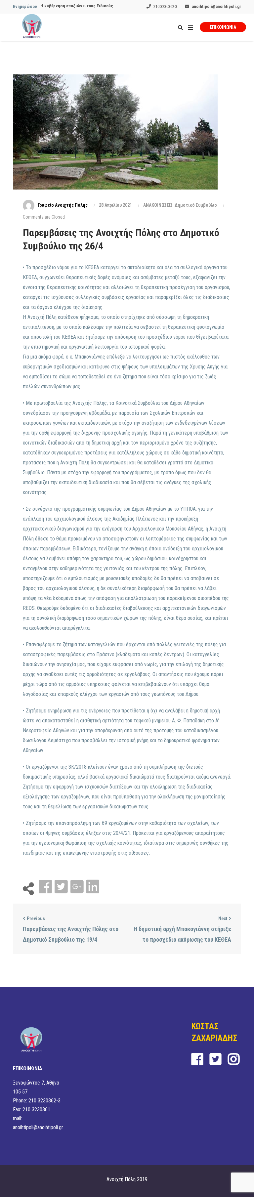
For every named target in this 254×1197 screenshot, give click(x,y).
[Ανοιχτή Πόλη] (32, 27)
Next (222, 918)
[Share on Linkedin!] (92, 886)
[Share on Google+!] (77, 886)
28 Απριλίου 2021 (115, 205)
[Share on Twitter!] (62, 886)
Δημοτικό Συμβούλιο (196, 205)
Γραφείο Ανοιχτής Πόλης (63, 205)
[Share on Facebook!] (46, 886)
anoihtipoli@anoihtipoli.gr (216, 6)
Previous (36, 918)
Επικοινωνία (223, 27)
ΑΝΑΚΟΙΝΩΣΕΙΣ (158, 205)
